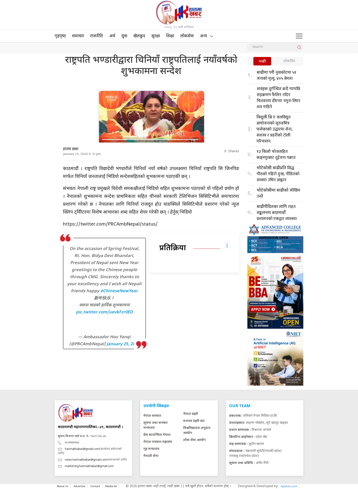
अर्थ (112, 36)
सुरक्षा (155, 36)
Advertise (79, 486)
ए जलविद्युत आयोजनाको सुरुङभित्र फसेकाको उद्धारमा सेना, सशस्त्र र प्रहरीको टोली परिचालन (274, 129)
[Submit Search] (299, 47)
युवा (124, 36)
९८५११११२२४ (72, 443)
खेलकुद (139, 36)
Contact (95, 486)
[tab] (262, 61)
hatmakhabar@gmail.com (82, 449)
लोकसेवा (187, 36)
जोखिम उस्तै (278, 193)
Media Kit (111, 486)
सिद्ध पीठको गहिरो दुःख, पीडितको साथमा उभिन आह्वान (278, 174)
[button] (299, 36)
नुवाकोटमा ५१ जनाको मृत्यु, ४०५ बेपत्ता (276, 75)
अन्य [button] (203, 36)
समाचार (78, 36)
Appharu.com (289, 486)
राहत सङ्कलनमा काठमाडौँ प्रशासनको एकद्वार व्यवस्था (277, 212)
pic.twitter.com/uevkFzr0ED (104, 312)
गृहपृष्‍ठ (60, 36)
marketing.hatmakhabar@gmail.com (89, 466)
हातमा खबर (71, 149)
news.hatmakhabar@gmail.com (86, 460)
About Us (62, 486)
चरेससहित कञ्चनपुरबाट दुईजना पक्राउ (276, 154)
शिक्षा (170, 36)
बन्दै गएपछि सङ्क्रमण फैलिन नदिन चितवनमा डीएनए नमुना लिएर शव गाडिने (278, 97)
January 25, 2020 (123, 344)
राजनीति (96, 36)
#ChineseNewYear (119, 291)
